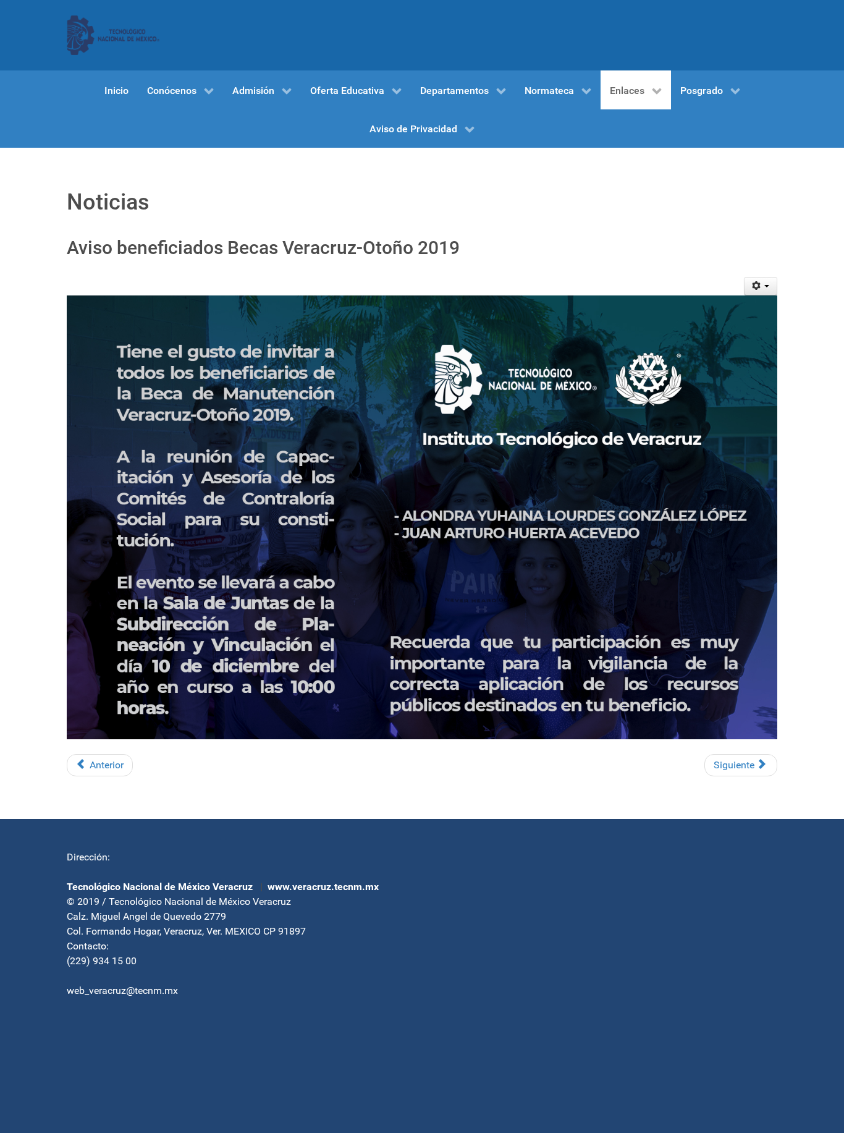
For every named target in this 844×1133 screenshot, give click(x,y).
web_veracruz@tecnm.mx (122, 990)
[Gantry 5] (113, 35)
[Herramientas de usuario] (761, 286)
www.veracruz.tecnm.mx (323, 887)
